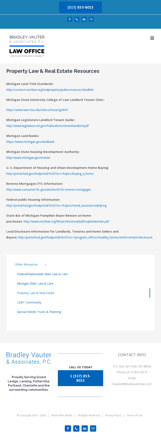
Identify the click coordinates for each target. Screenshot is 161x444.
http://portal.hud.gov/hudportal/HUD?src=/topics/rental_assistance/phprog (56, 205)
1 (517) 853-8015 (80, 378)
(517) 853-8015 (80, 7)
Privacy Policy (113, 415)
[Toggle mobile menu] (152, 38)
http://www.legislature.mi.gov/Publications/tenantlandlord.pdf (47, 126)
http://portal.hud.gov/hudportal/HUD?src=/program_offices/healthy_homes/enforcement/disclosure (85, 237)
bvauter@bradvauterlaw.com (132, 384)
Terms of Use (134, 415)
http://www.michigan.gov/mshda (28, 158)
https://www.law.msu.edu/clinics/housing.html (37, 110)
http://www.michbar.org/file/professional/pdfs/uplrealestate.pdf (66, 221)
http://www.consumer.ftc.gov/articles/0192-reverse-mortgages (48, 189)
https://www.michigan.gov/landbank (30, 142)
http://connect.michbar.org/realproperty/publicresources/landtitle (50, 90)
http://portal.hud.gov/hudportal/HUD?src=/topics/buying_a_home (49, 174)
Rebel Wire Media (62, 415)
